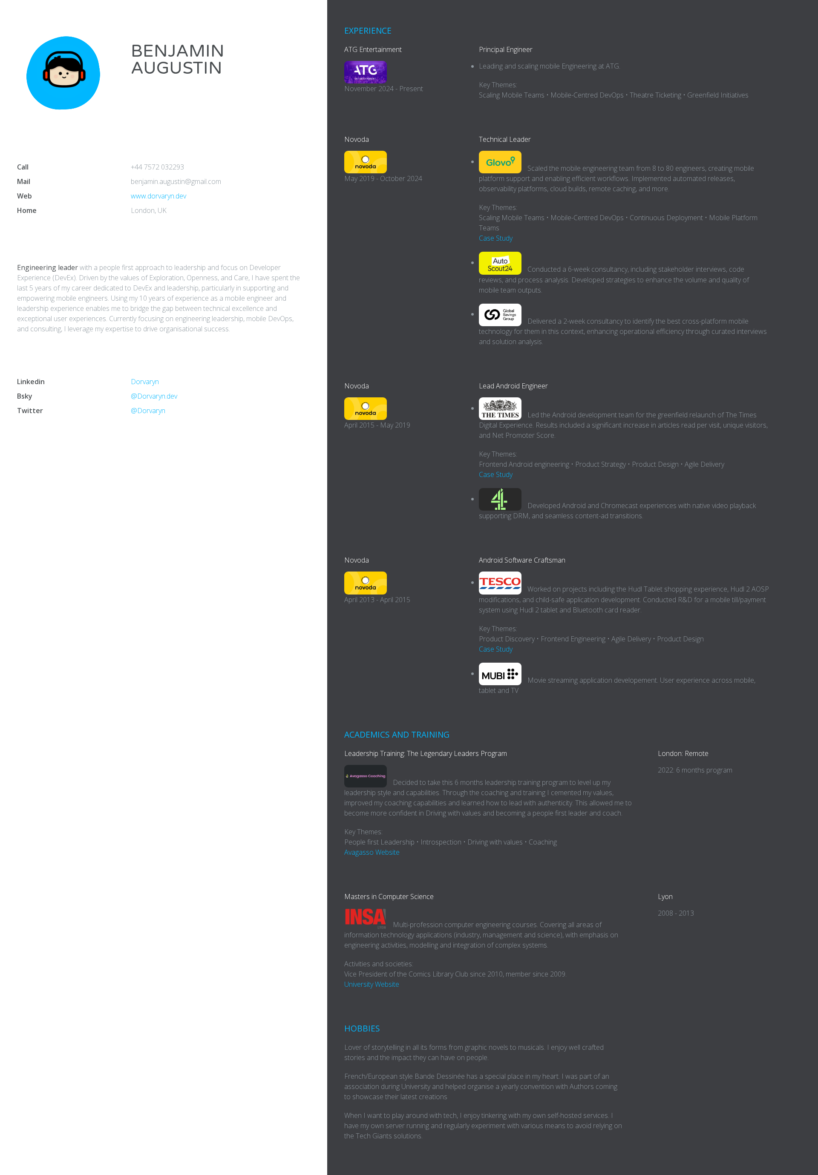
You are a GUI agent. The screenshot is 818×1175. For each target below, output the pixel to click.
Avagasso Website (372, 852)
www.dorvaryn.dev (158, 196)
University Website (371, 984)
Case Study (496, 238)
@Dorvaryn (148, 410)
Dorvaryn (145, 381)
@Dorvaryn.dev (154, 396)
